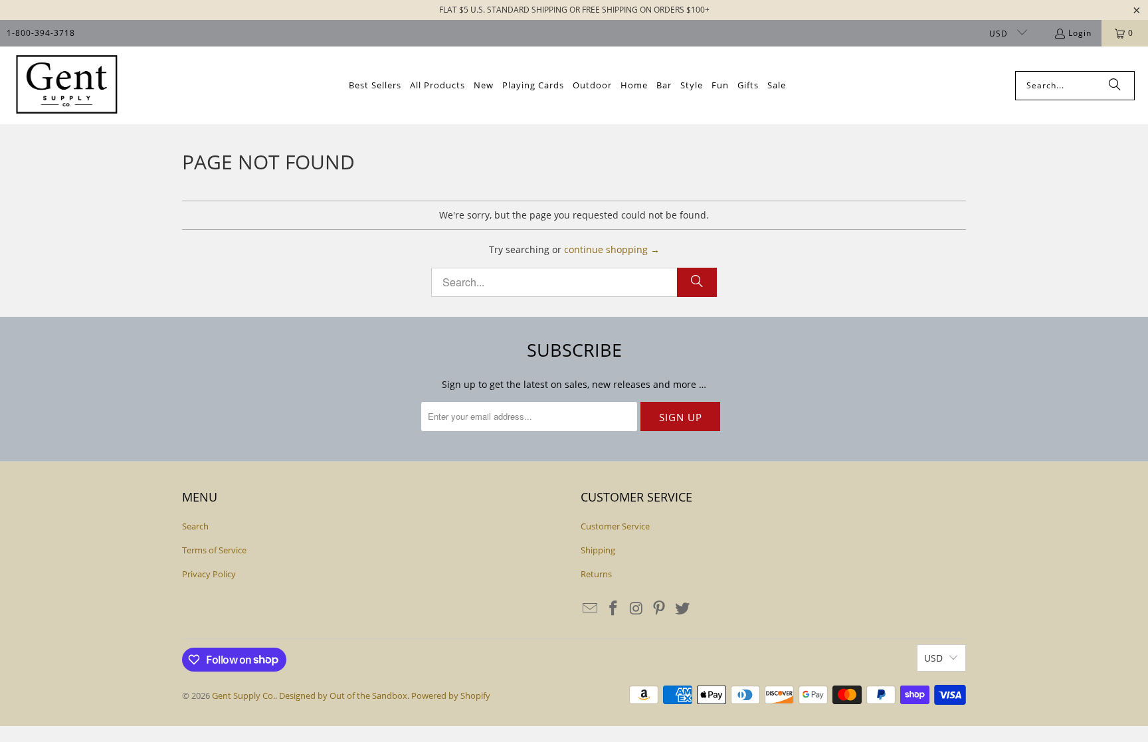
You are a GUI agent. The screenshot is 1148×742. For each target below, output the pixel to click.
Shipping (598, 550)
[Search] (1115, 85)
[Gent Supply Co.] (66, 85)
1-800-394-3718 (41, 33)
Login (1080, 33)
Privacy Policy (209, 574)
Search (195, 526)
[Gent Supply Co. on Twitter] (683, 608)
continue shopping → (612, 249)
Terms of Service (214, 550)
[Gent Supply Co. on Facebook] (614, 608)
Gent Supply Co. (243, 695)
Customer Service (615, 526)
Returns (596, 574)
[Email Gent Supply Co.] (591, 608)
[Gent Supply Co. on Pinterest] (660, 608)
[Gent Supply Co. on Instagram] (636, 608)
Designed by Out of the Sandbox (343, 695)
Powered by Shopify (450, 695)
